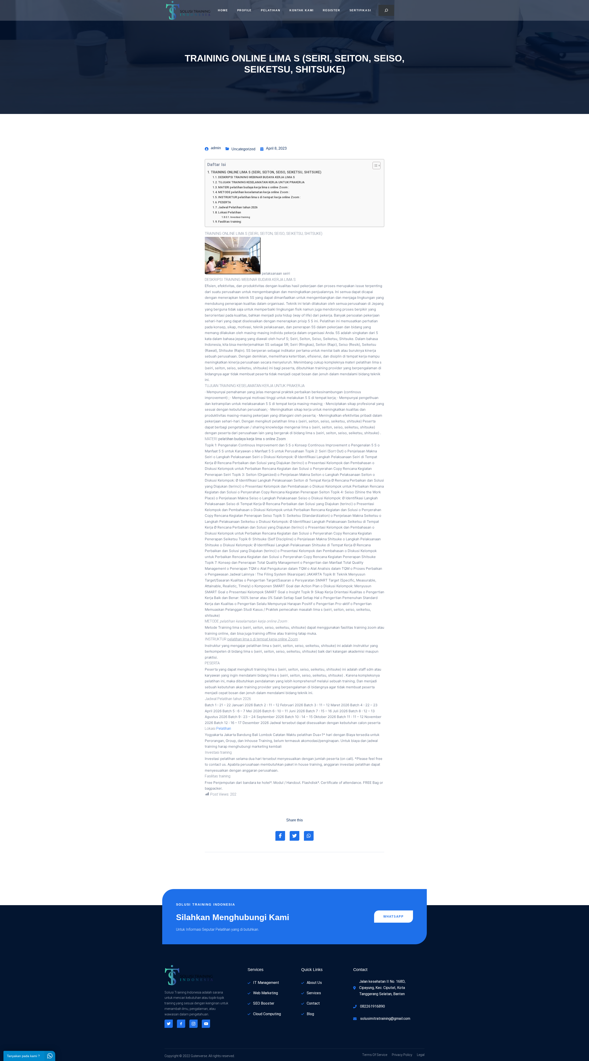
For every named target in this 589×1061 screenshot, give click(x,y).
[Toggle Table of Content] (374, 165)
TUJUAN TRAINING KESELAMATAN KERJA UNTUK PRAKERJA (261, 182)
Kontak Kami (301, 10)
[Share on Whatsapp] (309, 836)
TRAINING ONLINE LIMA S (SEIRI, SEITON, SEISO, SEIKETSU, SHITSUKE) (266, 172)
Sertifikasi (360, 10)
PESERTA (224, 202)
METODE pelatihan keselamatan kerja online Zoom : (253, 192)
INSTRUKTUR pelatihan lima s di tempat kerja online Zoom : (259, 197)
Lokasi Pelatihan (229, 212)
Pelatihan (270, 10)
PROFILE (244, 10)
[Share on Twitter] (294, 836)
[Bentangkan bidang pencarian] (386, 10)
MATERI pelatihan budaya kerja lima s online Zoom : (253, 187)
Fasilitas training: (230, 221)
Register (331, 10)
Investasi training (240, 217)
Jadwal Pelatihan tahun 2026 (237, 207)
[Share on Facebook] (280, 836)
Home (223, 10)
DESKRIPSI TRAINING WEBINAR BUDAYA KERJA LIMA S (256, 177)
